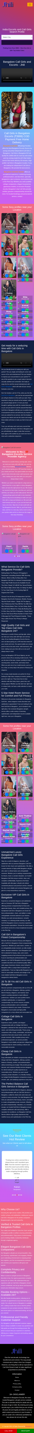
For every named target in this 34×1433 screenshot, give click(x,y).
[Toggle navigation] (30, 4)
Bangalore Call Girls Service (14, 172)
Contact (17, 1390)
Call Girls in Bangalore (8, 395)
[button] (14, 556)
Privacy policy (17, 1383)
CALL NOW (8, 1431)
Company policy (17, 1387)
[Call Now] (6, 231)
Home (17, 1377)
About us (17, 1380)
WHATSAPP (25, 1431)
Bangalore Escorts (20, 466)
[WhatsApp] (11, 231)
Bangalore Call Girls (10, 146)
